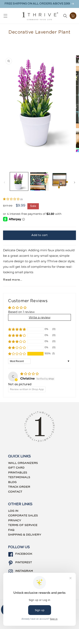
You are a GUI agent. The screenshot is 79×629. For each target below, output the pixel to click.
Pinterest (23, 562)
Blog (12, 482)
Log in (13, 510)
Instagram (24, 571)
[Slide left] (4, 182)
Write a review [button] (39, 317)
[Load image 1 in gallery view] (19, 181)
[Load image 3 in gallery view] (60, 181)
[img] (29, 374)
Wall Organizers (23, 463)
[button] (5, 15)
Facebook (23, 553)
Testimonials (19, 477)
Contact (15, 491)
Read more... (12, 279)
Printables (17, 472)
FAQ (11, 530)
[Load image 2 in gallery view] (39, 181)
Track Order (19, 486)
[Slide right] (74, 182)
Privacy (14, 520)
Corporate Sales (23, 515)
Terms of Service (22, 525)
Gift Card (16, 467)
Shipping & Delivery (24, 534)
